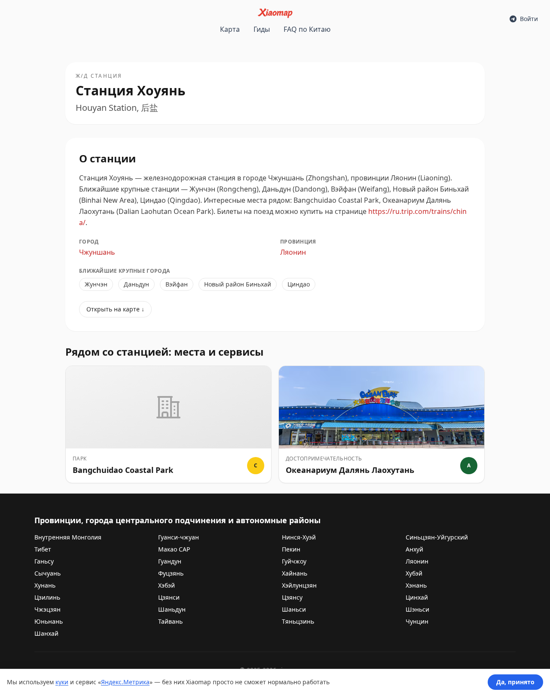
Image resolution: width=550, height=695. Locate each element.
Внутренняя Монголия (67, 537)
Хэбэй (166, 585)
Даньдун (136, 284)
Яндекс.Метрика (125, 682)
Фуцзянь (170, 573)
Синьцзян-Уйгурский (437, 537)
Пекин (291, 549)
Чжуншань (97, 252)
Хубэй (414, 573)
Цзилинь (47, 597)
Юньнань (48, 621)
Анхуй (414, 549)
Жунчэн (96, 284)
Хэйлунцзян (299, 585)
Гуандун (169, 561)
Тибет (42, 549)
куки (61, 682)
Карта (230, 29)
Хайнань (294, 573)
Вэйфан (176, 284)
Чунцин (417, 621)
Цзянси (169, 597)
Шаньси (294, 609)
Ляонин (293, 252)
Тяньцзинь (298, 621)
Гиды (262, 29)
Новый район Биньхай (237, 284)
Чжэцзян (47, 609)
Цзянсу (292, 597)
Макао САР (174, 549)
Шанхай (46, 633)
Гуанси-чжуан (178, 537)
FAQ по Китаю (307, 29)
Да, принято (515, 682)
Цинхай (417, 597)
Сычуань (47, 573)
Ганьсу (44, 561)
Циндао (298, 284)
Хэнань (416, 585)
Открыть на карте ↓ (115, 309)
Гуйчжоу (294, 561)
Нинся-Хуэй (299, 537)
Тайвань (170, 621)
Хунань (44, 585)
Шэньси (417, 609)
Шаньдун (172, 609)
